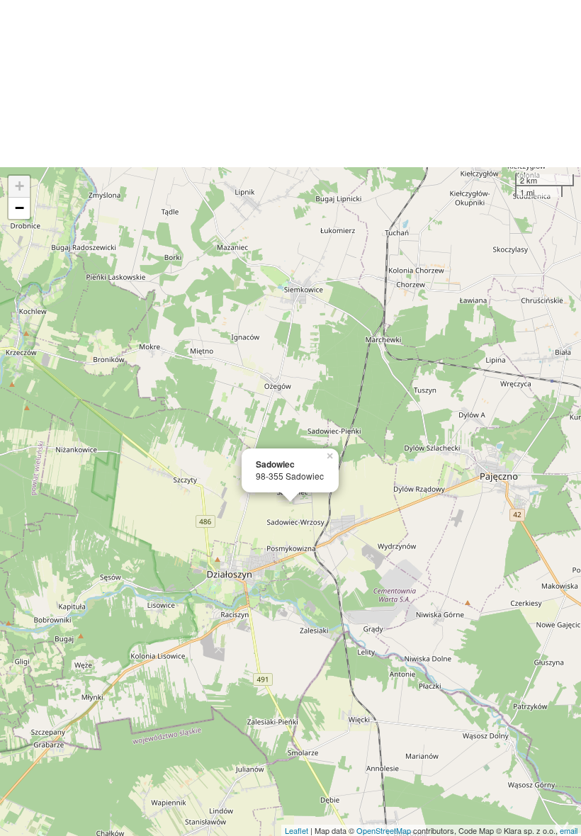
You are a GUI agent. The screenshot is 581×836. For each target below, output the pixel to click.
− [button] (19, 208)
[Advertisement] (290, 83)
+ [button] (19, 186)
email (568, 830)
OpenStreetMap (383, 830)
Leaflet (296, 830)
